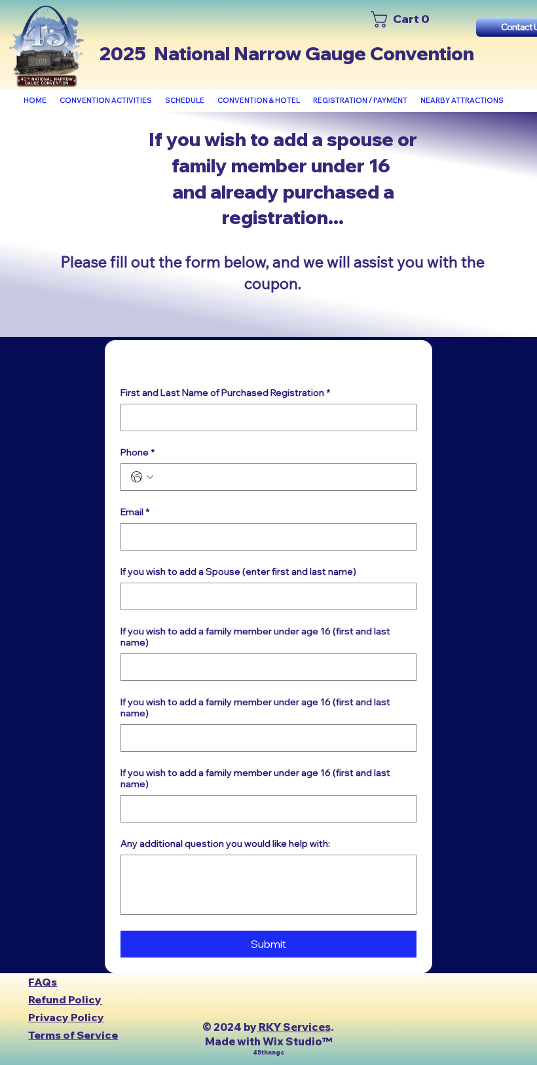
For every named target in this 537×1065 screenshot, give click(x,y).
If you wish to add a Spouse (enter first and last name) (238, 571)
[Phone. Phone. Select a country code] (142, 477)
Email (134, 512)
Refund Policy (65, 999)
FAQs (42, 981)
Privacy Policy (66, 1017)
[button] (105, 100)
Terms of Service (73, 1034)
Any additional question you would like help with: (225, 843)
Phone (137, 452)
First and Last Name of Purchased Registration (225, 392)
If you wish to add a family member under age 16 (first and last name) (255, 637)
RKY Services (294, 1027)
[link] (403, 19)
